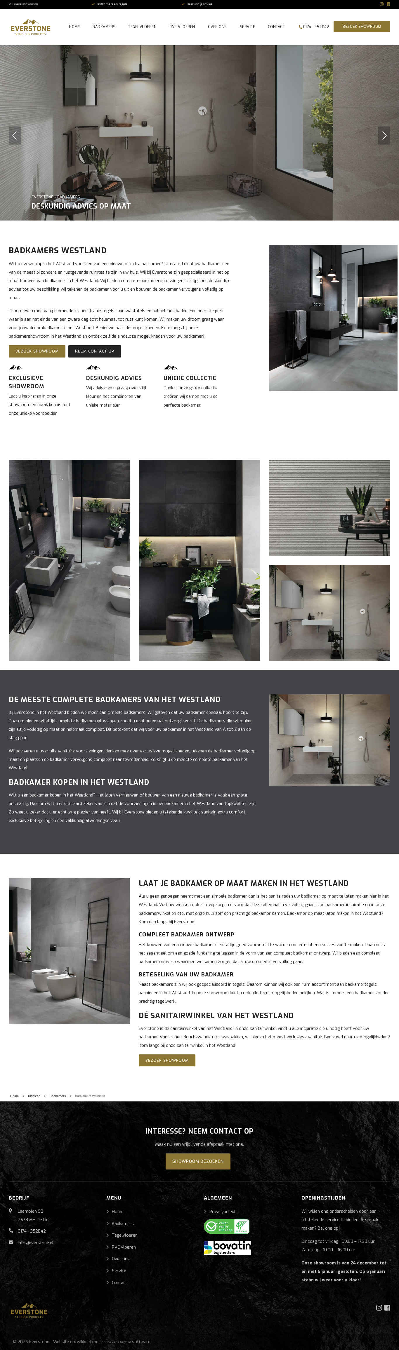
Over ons (217, 26)
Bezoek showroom (362, 26)
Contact (276, 26)
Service (247, 26)
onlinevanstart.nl (116, 1342)
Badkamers (104, 26)
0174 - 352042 (315, 26)
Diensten (34, 1096)
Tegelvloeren (142, 26)
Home (74, 26)
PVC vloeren (182, 26)
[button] (15, 135)
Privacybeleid (222, 1211)
